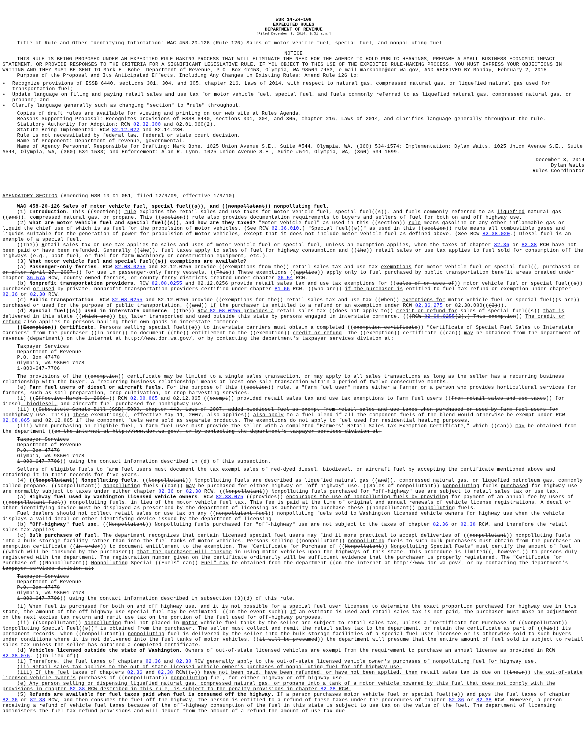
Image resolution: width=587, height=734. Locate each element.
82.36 (501, 245)
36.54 (285, 278)
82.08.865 (144, 398)
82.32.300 (147, 124)
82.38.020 (496, 234)
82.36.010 (285, 228)
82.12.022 (125, 130)
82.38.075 (229, 497)
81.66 (282, 289)
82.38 (529, 245)
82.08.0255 (130, 267)
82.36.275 (429, 305)
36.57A (36, 278)
